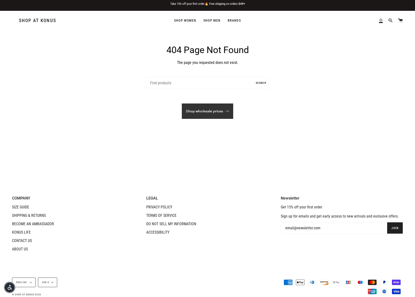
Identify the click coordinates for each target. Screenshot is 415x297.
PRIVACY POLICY (159, 207)
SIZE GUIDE (20, 207)
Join (394, 228)
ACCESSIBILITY (157, 232)
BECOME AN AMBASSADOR (33, 224)
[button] (9, 287)
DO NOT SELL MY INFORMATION (171, 224)
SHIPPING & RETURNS (29, 215)
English (22, 282)
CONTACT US (22, 240)
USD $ (45, 282)
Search (261, 83)
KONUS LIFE (21, 232)
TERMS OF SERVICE (161, 215)
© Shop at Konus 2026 (26, 294)
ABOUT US (20, 249)
